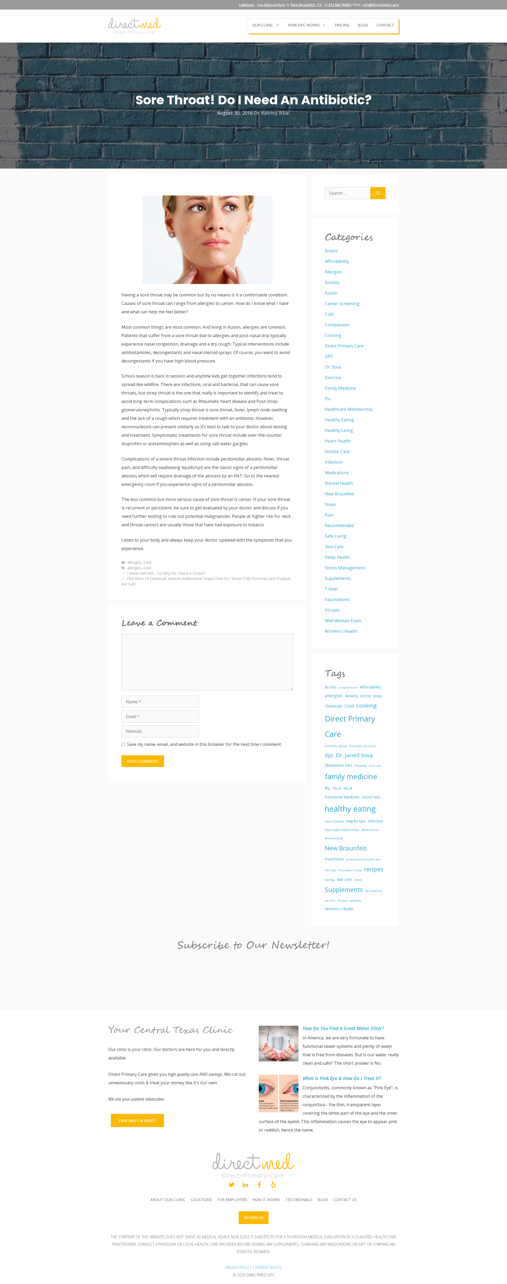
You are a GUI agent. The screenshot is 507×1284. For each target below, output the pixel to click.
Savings (329, 880)
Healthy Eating (339, 420)
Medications (337, 473)
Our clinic (262, 24)
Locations (201, 1199)
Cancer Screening (342, 303)
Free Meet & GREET (137, 1120)
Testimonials (298, 1199)
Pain (329, 515)
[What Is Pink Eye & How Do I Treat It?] (278, 1095)
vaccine (330, 900)
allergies (134, 567)
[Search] (378, 193)
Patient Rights (268, 1267)
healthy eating (350, 808)
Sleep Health (337, 557)
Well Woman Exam (343, 621)
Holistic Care (337, 451)
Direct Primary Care (344, 346)
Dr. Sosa (333, 367)
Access (331, 251)
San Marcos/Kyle (271, 4)
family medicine (351, 776)
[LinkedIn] (245, 1185)
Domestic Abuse (336, 746)
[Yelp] (273, 1185)
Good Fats (371, 796)
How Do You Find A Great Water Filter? (343, 1028)
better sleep (371, 695)
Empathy (361, 765)
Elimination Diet (338, 765)
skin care (344, 879)
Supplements (338, 578)
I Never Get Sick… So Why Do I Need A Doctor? (166, 573)
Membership (334, 838)
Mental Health (339, 483)
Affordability (337, 261)
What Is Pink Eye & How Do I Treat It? (342, 1078)
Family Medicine (340, 388)
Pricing (342, 24)
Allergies (134, 562)
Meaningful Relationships (342, 830)
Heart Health (337, 441)
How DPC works (304, 24)
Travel (331, 589)
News (330, 504)
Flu (328, 399)
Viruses (332, 610)
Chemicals (333, 706)
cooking (366, 705)
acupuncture (348, 687)
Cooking (333, 335)
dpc (329, 755)
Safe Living (335, 536)
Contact (385, 24)
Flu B (348, 788)
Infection (333, 462)
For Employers (232, 1199)
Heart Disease (334, 821)
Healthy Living (339, 430)
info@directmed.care (381, 4)
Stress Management (345, 568)
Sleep (358, 880)
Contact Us (345, 1199)
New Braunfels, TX (306, 4)
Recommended (339, 525)
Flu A (337, 788)
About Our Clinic (168, 1199)
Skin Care (334, 547)
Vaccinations (337, 599)
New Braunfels (339, 494)
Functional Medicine (342, 796)
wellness (355, 900)
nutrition (334, 859)
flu (327, 788)
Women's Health (341, 631)
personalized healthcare (363, 859)
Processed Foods (350, 870)
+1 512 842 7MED (337, 4)
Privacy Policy (238, 1267)
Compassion (337, 325)
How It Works (266, 1199)
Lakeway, (247, 4)
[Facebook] (259, 1185)
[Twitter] (231, 1185)
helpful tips (355, 821)
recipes (373, 869)
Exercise (333, 377)
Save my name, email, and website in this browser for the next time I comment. (204, 744)
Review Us (253, 1217)
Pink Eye (330, 870)
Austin (331, 293)
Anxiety (332, 282)
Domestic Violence (363, 746)
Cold (147, 562)
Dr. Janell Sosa (354, 755)
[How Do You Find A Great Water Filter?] (278, 1045)
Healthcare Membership (349, 409)
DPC (329, 356)
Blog (363, 24)
